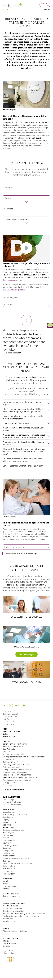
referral (6, 940)
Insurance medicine (11, 871)
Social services (9, 921)
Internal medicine (10, 835)
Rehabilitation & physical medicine (17, 863)
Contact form (8, 724)
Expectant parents (10, 886)
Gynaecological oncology (13, 830)
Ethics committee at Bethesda (15, 931)
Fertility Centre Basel (11, 767)
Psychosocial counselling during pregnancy (21, 916)
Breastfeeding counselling (13, 911)
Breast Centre (8, 817)
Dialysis (6, 837)
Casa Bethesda (9, 749)
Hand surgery (8, 832)
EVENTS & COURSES (11, 731)
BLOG (5, 734)
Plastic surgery (9, 855)
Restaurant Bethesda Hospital (15, 772)
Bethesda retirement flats (13, 746)
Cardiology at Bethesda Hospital (16, 764)
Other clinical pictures (12, 804)
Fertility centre (9, 840)
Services (6, 946)
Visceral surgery (9, 785)
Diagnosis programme (12, 280)
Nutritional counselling (12, 908)
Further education (10, 943)
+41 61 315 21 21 (9, 721)
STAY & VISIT (8, 878)
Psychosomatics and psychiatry (16, 858)
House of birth (8, 759)
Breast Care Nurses (10, 905)
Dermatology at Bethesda (13, 754)
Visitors (6, 888)
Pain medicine (9, 868)
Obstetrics (7, 824)
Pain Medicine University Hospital (17, 780)
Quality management (11, 896)
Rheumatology (9, 866)
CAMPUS (6, 741)
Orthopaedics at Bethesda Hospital (17, 769)
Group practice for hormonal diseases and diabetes (24, 756)
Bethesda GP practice (11, 762)
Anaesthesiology (9, 812)
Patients (6, 883)
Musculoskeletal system (12, 802)
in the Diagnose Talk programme (24, 288)
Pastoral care (8, 918)
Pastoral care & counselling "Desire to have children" (24, 913)
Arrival (5, 881)
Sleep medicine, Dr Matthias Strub (17, 774)
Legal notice (8, 950)
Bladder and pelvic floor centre (16, 814)
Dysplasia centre (9, 822)
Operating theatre (10, 845)
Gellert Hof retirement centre (15, 743)
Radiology (7, 861)
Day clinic (7, 848)
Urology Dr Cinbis (10, 782)
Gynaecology (8, 799)
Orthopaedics (8, 850)
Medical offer (8, 809)
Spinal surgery (9, 873)
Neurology (7, 842)
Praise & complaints (11, 893)
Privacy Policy (8, 953)
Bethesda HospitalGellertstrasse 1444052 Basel (10, 716)
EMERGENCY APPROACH (13, 789)
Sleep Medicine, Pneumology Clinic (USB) (20, 777)
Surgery (6, 819)
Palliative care (8, 853)
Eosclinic (6, 751)
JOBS (5, 729)
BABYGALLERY (9, 736)
